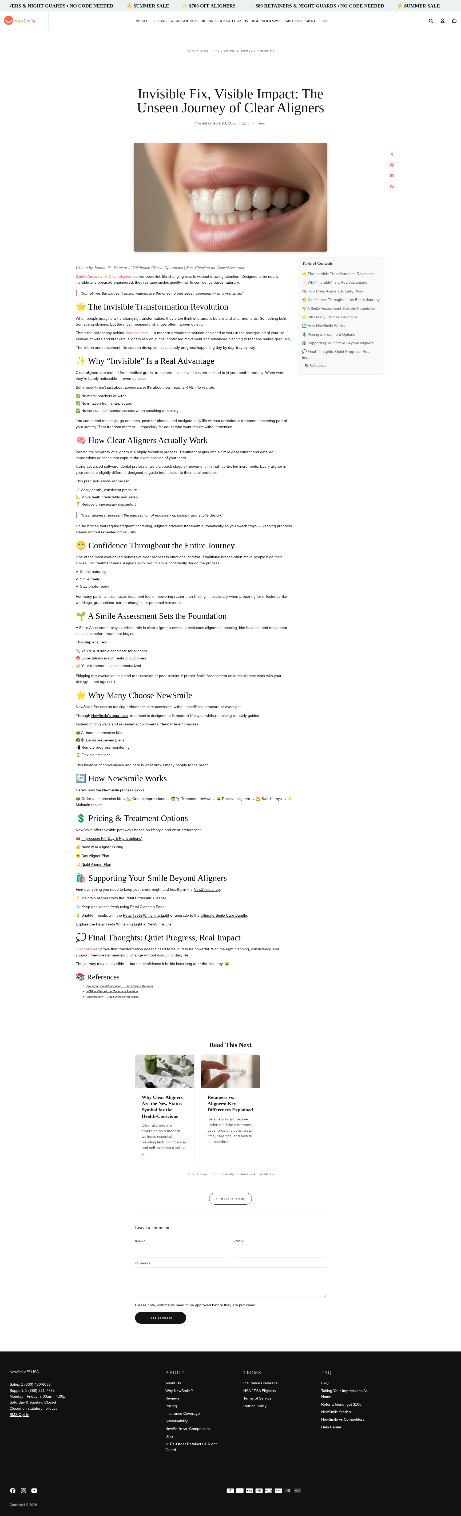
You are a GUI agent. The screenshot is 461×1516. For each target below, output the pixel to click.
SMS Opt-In (19, 1414)
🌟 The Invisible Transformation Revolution (338, 274)
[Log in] (442, 21)
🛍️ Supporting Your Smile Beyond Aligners (337, 343)
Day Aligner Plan (95, 856)
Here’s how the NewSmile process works (110, 790)
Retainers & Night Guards (225, 21)
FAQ (325, 1383)
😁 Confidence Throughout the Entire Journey (341, 300)
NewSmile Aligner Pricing (102, 847)
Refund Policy (255, 1406)
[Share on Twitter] (392, 154)
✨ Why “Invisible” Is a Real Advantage (334, 282)
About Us (173, 1383)
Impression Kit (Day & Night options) (111, 838)
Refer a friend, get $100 (341, 1404)
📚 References (315, 366)
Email (239, 1240)
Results (142, 21)
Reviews (172, 1398)
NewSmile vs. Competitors (187, 1429)
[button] (431, 21)
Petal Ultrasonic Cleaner (145, 898)
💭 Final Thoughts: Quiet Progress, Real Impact (336, 354)
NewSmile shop (207, 889)
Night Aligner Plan (96, 864)
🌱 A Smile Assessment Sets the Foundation (339, 308)
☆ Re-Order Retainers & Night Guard (191, 1447)
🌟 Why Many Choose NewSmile (329, 317)
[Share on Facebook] (392, 186)
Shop (324, 21)
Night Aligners (184, 21)
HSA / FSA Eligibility (259, 1391)
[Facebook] (13, 1490)
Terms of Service (257, 1398)
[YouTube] (34, 1490)
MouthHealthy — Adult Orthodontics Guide (112, 996)
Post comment (161, 1317)
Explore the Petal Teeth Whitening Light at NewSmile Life (124, 924)
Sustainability (176, 1421)
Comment (143, 1263)
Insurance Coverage (182, 1413)
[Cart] (454, 21)
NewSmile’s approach (109, 715)
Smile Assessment (299, 21)
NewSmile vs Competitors (342, 1419)
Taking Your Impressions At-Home (344, 1394)
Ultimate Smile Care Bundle (224, 915)
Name (140, 1240)
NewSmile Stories (336, 1412)
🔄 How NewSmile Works (323, 325)
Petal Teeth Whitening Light (146, 915)
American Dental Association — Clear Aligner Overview (119, 985)
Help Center (331, 1427)
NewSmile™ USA (24, 1372)
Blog (169, 1436)
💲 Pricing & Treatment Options (328, 334)
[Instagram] (23, 1490)
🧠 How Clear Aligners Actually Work (332, 291)
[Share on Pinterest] (392, 165)
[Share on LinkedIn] (392, 175)
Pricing (160, 21)
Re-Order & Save (266, 21)
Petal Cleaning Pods (147, 907)
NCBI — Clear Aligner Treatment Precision (112, 991)
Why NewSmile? (179, 1391)
